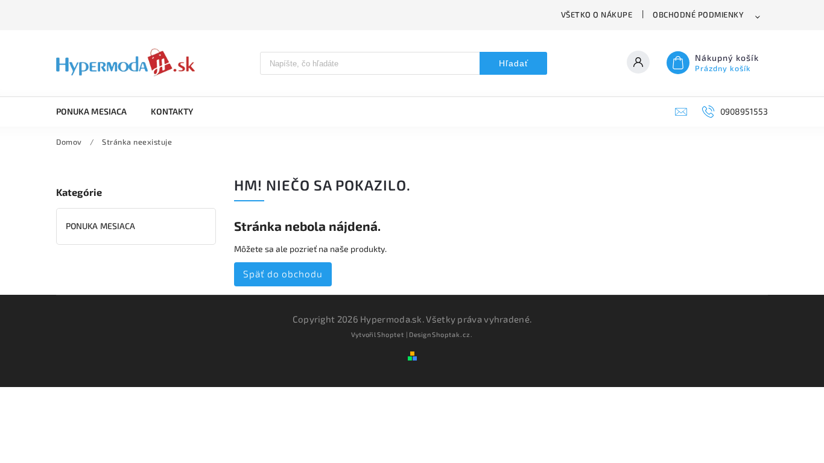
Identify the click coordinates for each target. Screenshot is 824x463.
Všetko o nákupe (597, 14)
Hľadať (513, 63)
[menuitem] (97, 111)
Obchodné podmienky (698, 14)
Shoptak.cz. (452, 334)
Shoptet (390, 334)
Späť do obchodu (283, 273)
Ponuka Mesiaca (100, 226)
